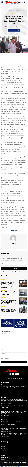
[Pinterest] (15, 30)
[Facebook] (9, 30)
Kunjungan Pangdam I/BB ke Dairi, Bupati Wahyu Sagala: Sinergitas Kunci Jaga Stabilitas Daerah (9, 309)
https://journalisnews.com (14, 245)
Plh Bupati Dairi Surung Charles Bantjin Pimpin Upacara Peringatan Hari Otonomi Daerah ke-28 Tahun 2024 (20, 324)
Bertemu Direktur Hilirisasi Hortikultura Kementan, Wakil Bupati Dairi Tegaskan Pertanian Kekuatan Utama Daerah (9, 301)
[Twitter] (12, 30)
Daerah (9, 9)
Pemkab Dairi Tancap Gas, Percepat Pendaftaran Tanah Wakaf (9, 293)
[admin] (14, 238)
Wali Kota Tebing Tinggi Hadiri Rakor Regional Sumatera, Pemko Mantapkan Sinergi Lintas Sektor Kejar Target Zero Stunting (9, 284)
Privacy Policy (18, 271)
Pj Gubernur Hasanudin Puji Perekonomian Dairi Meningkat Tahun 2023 (7, 323)
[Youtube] (18, 374)
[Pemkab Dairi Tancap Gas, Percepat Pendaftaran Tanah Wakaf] (23, 292)
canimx (15, 466)
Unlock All (14, 268)
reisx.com (2, 466)
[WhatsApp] (18, 30)
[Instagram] (13, 374)
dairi (16, 230)
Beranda (5, 9)
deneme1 (11, 466)
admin (6, 26)
